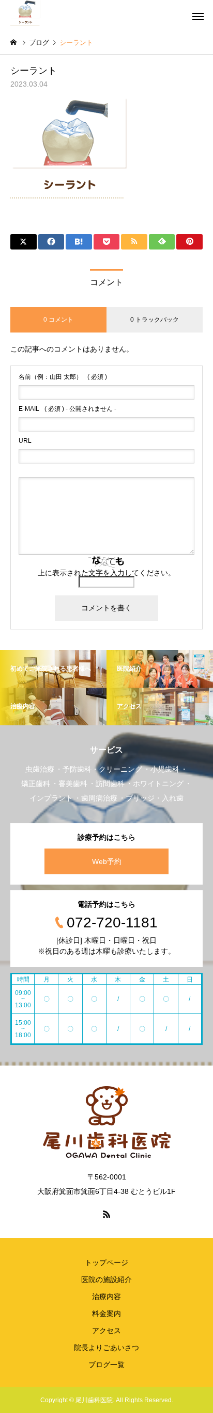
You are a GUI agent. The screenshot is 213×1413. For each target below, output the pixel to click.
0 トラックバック (154, 319)
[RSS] (106, 1214)
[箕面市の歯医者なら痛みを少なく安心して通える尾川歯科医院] (25, 13)
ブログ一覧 (106, 1364)
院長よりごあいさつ (106, 1347)
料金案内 (106, 1313)
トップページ (106, 1262)
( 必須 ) (63, 377)
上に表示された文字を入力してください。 (106, 573)
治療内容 (106, 1296)
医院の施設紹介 (106, 1279)
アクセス (106, 1330)
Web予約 (106, 861)
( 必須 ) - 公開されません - (67, 409)
